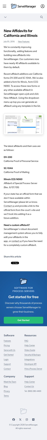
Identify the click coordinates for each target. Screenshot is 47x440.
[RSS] (33, 420)
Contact (7, 369)
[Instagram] (26, 420)
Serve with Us (9, 350)
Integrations (29, 360)
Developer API (30, 364)
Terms (6, 396)
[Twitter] (20, 420)
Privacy (7, 391)
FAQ (26, 341)
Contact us (9, 206)
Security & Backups (32, 355)
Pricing (7, 346)
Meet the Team (10, 382)
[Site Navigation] (4, 7)
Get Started (23, 320)
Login (6, 360)
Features (7, 341)
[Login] (42, 7)
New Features (23, 42)
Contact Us (29, 387)
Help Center (29, 346)
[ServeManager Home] (23, 8)
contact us (17, 241)
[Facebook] (13, 420)
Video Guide (29, 350)
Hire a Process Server (33, 369)
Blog (6, 387)
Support (7, 364)
